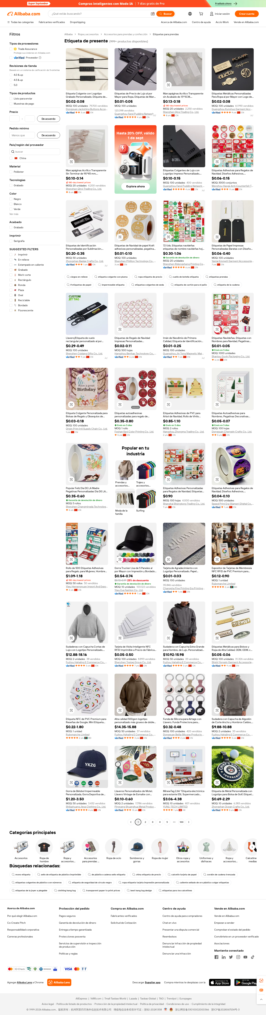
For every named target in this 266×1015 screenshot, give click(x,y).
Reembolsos (169, 936)
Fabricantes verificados (124, 915)
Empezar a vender (224, 922)
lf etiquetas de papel (80, 285)
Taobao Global (148, 998)
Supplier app (153, 982)
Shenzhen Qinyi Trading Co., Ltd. (181, 112)
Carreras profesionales (20, 936)
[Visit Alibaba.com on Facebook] (216, 957)
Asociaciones (221, 943)
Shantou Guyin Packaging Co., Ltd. (231, 356)
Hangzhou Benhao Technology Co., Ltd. (136, 353)
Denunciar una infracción (176, 953)
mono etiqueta (22, 874)
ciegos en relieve (79, 277)
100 (181, 822)
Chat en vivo (169, 922)
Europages (186, 998)
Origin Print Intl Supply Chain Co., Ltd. (86, 428)
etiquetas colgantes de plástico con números (38, 882)
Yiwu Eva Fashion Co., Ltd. (129, 590)
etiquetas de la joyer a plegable (31, 890)
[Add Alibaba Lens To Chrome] (59, 982)
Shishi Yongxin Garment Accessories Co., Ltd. (233, 662)
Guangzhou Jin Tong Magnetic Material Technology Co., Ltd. (184, 353)
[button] (153, 14)
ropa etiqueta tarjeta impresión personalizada (145, 882)
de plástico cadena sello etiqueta (108, 874)
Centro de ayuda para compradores (182, 915)
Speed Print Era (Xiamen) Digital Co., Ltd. (233, 503)
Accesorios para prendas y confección (125, 34)
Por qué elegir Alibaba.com (22, 915)
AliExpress (81, 998)
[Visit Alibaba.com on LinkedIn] (223, 957)
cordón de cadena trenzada (221, 874)
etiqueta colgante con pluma (113, 277)
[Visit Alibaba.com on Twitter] (231, 957)
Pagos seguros (67, 915)
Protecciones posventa (72, 936)
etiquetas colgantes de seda (149, 285)
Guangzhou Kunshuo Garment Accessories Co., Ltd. (233, 109)
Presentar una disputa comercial (180, 929)
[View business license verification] (165, 1009)
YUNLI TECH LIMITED (175, 806)
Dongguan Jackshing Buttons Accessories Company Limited (87, 109)
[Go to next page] (188, 822)
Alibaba (68, 34)
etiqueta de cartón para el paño (190, 285)
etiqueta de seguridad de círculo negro (92, 882)
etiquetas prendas (218, 277)
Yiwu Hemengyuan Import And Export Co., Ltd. (87, 586)
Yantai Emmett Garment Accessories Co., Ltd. (233, 261)
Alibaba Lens (24, 982)
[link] (261, 980)
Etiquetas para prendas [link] (166, 34)
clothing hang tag (67, 890)
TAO (161, 998)
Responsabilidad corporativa (23, 929)
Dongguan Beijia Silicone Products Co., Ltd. (184, 734)
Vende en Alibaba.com (226, 915)
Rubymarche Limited (223, 583)
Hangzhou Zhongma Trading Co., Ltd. (183, 431)
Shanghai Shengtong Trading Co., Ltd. (184, 503)
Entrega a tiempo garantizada (75, 929)
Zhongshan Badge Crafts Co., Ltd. (85, 261)
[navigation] (34, 428)
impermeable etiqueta (113, 285)
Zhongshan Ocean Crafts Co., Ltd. (231, 806)
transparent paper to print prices (103, 890)
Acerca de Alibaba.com (21, 908)
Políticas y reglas (68, 953)
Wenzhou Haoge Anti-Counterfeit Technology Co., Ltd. (233, 185)
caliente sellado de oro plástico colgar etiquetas (204, 882)
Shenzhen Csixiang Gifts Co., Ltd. (84, 353)
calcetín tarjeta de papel (184, 874)
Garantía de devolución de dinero (77, 922)
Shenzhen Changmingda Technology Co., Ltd (87, 506)
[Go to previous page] (131, 822)
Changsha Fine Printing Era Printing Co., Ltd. (184, 588)
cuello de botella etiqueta (186, 277)
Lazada (133, 998)
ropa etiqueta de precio (150, 277)
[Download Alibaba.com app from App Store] (220, 982)
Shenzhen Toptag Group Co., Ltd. (133, 662)
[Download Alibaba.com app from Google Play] (246, 982)
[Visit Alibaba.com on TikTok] (252, 957)
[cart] (201, 14)
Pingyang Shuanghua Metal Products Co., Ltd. (136, 806)
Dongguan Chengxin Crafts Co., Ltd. (232, 431)
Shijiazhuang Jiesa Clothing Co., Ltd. (86, 806)
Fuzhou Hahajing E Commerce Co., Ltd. (87, 662)
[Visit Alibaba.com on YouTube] (245, 957)
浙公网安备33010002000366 (192, 1009)
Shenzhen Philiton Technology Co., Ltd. (136, 261)
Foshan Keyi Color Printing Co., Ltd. (134, 431)
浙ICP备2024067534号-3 (225, 1009)
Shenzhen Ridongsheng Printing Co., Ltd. (184, 264)
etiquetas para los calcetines (177, 890)
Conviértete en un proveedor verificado (236, 936)
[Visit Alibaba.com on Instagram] (238, 957)
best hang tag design (141, 890)
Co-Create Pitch (16, 922)
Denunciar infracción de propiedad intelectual (182, 945)
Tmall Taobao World (115, 998)
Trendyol (171, 998)
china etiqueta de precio (148, 874)
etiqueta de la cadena (228, 285)
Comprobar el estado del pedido (232, 929)
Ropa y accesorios (88, 34)
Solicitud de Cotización (123, 922)
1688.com (95, 998)
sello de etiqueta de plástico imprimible (61, 874)
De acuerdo (49, 118)
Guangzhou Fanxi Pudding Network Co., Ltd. (136, 113)
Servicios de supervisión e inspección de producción (80, 945)
